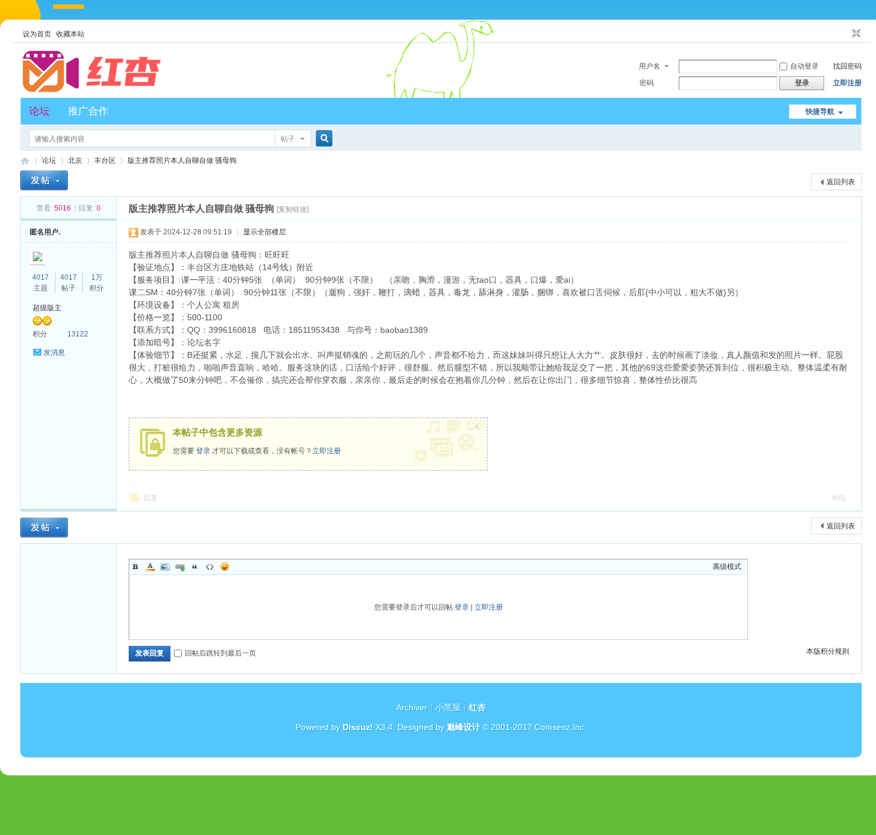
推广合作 (88, 111)
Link (180, 567)
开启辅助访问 (845, 34)
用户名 (649, 66)
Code (210, 567)
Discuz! (358, 727)
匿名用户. (45, 232)
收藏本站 (70, 34)
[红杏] (91, 90)
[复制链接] (293, 209)
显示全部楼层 (264, 232)
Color (150, 567)
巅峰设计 (463, 727)
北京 (75, 160)
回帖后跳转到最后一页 (220, 653)
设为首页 (37, 34)
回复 (151, 498)
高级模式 (727, 566)
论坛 (39, 111)
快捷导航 (820, 111)
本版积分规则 (827, 651)
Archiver (411, 707)
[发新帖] (44, 180)
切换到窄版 (855, 34)
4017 (40, 277)
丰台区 (105, 160)
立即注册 (847, 83)
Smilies (225, 567)
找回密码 (847, 66)
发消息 (54, 352)
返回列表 (841, 182)
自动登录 (804, 66)
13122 (77, 334)
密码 (646, 83)
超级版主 (47, 308)
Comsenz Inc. (560, 727)
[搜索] (322, 139)
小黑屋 (448, 707)
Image (165, 567)
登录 (203, 451)
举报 (838, 498)
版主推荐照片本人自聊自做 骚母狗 (182, 160)
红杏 (25, 160)
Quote (195, 567)
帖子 (288, 139)
